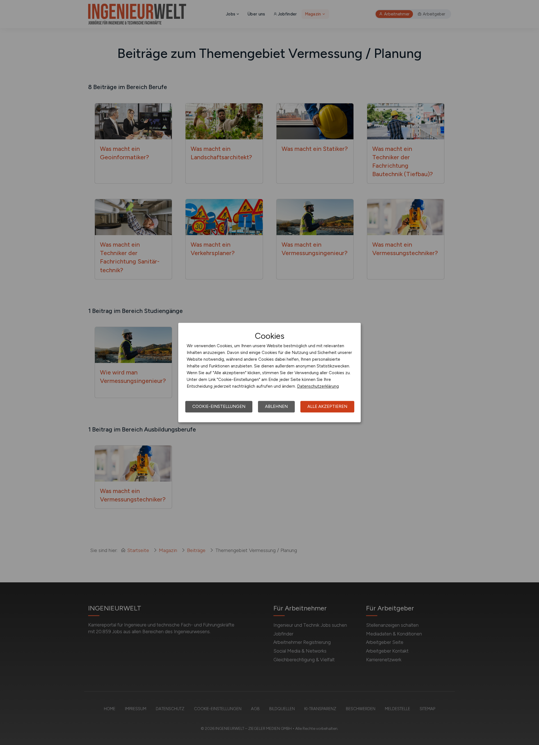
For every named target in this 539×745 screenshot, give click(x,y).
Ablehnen (276, 406)
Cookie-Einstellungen (218, 406)
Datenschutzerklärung (318, 386)
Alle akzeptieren (327, 406)
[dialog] (269, 372)
